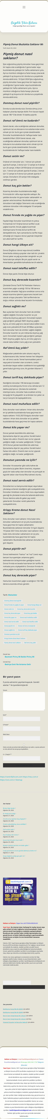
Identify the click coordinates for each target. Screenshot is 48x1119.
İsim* (4, 715)
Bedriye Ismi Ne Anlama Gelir (18, 664)
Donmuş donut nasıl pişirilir (12, 601)
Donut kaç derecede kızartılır (26, 609)
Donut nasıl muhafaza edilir (28, 617)
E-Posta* (5, 725)
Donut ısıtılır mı (9, 609)
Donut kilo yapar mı (10, 617)
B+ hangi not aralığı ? (9, 814)
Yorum (5, 690)
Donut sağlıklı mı (9, 630)
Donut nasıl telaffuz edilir (30, 622)
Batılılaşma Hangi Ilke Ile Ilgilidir (13, 1009)
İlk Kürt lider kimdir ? (9, 808)
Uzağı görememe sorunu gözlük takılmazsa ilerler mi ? (20, 851)
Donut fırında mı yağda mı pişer (14, 605)
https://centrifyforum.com (11, 777)
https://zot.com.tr (7, 780)
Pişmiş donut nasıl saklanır (12, 643)
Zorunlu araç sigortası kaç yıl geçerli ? (14, 819)
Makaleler (12, 595)
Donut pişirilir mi (9, 626)
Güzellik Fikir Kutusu (24, 23)
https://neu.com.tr (30, 777)
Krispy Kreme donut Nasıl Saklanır (14, 638)
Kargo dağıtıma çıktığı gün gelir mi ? (14, 856)
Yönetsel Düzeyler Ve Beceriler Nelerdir (15, 1022)
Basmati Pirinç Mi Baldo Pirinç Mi (19, 657)
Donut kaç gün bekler (30, 613)
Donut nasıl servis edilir (11, 622)
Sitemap (18, 780)
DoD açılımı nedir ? (9, 829)
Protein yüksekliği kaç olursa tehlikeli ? (15, 824)
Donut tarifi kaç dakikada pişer (27, 630)
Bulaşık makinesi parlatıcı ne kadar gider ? (16, 845)
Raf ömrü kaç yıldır (30, 643)
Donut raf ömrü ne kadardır (26, 626)
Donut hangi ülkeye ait (34, 605)
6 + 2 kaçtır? (7, 754)
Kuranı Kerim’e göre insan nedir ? (13, 840)
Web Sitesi (6, 734)
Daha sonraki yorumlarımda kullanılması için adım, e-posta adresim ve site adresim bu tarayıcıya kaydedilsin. (24, 748)
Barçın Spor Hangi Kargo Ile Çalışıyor (14, 1016)
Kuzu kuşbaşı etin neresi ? (11, 835)
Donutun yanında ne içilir (12, 634)
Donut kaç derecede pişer (12, 613)
